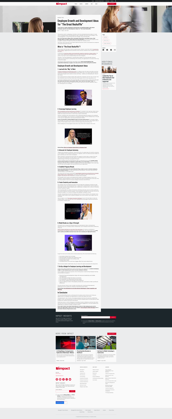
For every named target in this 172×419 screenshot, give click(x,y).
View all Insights (112, 333)
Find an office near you (59, 375)
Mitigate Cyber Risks (84, 386)
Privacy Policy (91, 320)
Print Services (82, 374)
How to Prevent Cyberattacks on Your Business (109, 370)
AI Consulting (82, 376)
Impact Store (96, 410)
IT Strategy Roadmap (109, 392)
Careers (104, 410)
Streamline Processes (84, 378)
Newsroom (95, 373)
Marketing (105, 37)
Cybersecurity (82, 373)
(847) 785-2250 (58, 373)
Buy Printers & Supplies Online (99, 1)
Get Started (112, 3)
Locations (94, 374)
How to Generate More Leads (110, 380)
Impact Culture (106, 40)
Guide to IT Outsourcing (109, 373)
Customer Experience (84, 381)
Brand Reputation (83, 383)
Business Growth (83, 385)
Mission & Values (96, 369)
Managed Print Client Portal (76, 410)
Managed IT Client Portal (62, 410)
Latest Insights (95, 371)
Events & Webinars (96, 376)
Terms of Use (98, 320)
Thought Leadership (107, 43)
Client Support (88, 410)
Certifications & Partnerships (98, 378)
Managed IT (82, 369)
